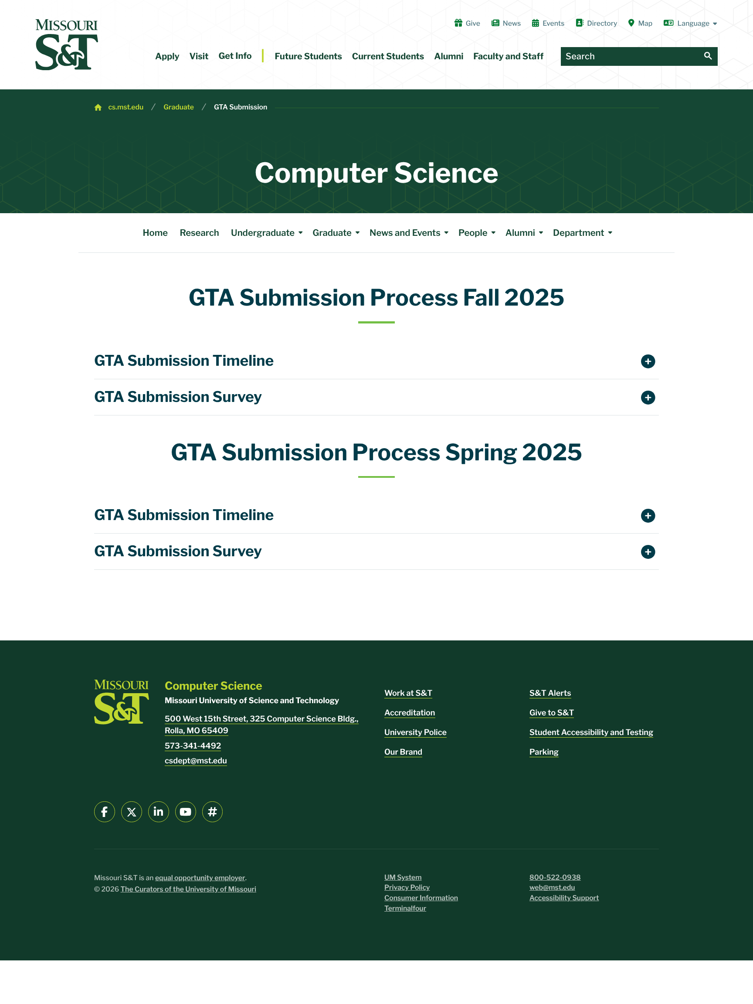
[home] (66, 44)
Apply (167, 56)
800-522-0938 (555, 877)
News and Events (405, 232)
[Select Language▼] (691, 23)
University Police (415, 732)
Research (199, 232)
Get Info (234, 56)
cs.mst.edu (125, 107)
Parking (544, 752)
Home (155, 232)
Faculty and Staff (508, 56)
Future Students (308, 56)
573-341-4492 (193, 746)
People (473, 232)
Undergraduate (263, 232)
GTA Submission (240, 107)
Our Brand (403, 752)
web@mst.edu (552, 887)
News (512, 23)
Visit (199, 56)
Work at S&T (408, 693)
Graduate (178, 107)
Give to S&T (551, 713)
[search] (708, 56)
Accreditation (409, 713)
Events (553, 23)
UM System (403, 877)
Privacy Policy (407, 887)
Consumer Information (421, 898)
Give (473, 23)
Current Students (388, 56)
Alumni (448, 56)
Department (578, 232)
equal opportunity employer (200, 878)
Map (645, 23)
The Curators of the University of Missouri (189, 889)
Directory (602, 23)
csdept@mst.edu (196, 761)
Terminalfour (405, 908)
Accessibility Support (564, 898)
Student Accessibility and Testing (591, 732)
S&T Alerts (550, 693)
